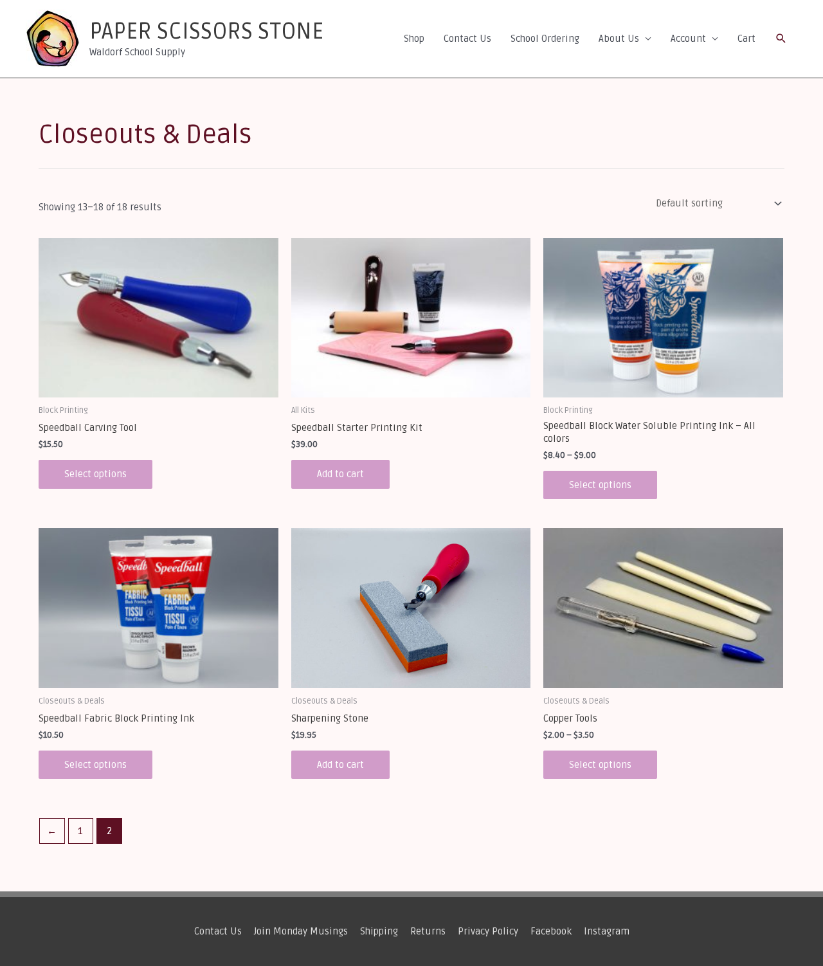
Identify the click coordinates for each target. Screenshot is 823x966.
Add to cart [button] (340, 474)
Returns (428, 931)
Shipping (379, 931)
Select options (95, 474)
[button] (781, 38)
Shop (414, 38)
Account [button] (688, 38)
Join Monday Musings (301, 931)
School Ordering (545, 38)
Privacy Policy (488, 931)
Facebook (551, 931)
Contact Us (467, 38)
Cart (746, 38)
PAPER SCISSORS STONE (206, 31)
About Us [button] (619, 38)
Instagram (606, 931)
